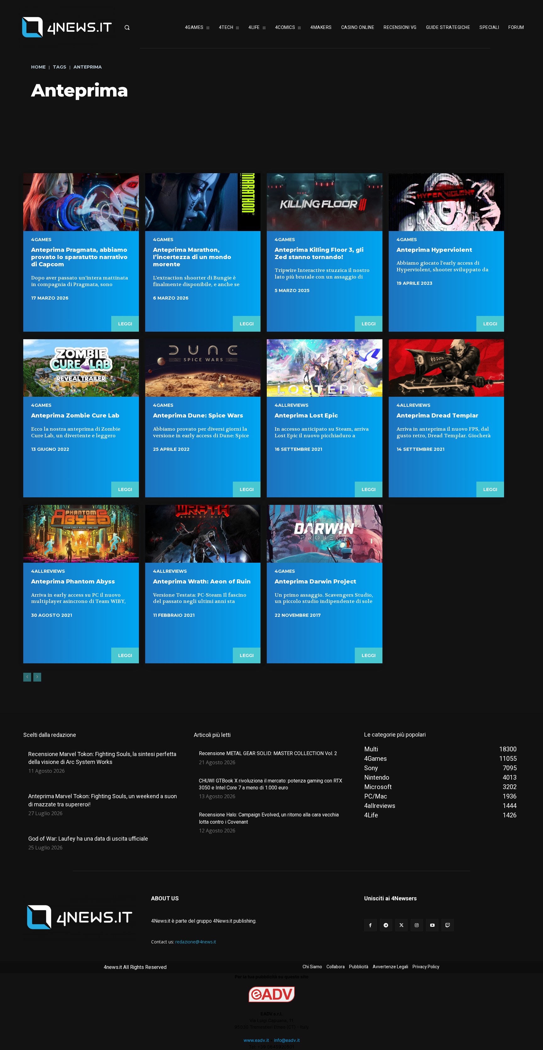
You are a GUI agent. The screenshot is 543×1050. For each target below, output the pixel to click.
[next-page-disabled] (37, 677)
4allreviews (292, 405)
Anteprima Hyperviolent (434, 249)
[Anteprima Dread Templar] (446, 368)
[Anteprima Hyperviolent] (446, 202)
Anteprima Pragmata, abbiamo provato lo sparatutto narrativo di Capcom (79, 257)
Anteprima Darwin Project (315, 581)
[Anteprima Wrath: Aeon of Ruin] (203, 534)
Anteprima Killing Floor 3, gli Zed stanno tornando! (319, 253)
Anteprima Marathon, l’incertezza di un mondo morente (192, 257)
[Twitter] (401, 925)
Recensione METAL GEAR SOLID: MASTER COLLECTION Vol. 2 (268, 753)
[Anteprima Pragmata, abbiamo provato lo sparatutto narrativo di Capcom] (81, 202)
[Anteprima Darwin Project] (324, 534)
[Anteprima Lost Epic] (324, 368)
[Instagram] (417, 925)
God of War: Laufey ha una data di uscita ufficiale (88, 838)
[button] (143, 27)
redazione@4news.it (195, 942)
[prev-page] (27, 677)
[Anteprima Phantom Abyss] (81, 534)
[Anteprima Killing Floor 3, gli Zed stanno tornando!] (324, 202)
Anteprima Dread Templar (437, 415)
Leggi (125, 324)
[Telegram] (386, 925)
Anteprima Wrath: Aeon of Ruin (202, 581)
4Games (41, 239)
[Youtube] (432, 925)
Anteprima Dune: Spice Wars (198, 415)
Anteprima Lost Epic (306, 415)
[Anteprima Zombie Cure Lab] (81, 368)
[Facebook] (370, 925)
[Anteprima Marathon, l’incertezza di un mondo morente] (203, 202)
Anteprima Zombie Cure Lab (75, 415)
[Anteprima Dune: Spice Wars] (203, 368)
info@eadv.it (287, 1040)
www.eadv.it (256, 1040)
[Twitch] (448, 925)
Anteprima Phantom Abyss (73, 581)
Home (38, 67)
